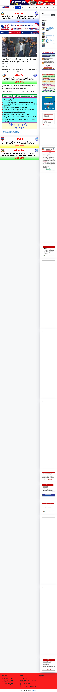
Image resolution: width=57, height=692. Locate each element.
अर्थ (47, 7)
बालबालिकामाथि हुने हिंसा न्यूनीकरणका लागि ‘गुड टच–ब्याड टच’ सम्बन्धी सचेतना (50, 24)
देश (19, 7)
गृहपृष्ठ (13, 7)
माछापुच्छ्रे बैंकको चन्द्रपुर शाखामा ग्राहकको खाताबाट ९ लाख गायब (10, 131)
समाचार (17, 7)
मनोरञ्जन (44, 7)
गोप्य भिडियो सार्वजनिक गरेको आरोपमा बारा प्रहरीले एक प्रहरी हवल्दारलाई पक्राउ (50, 28)
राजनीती (30, 7)
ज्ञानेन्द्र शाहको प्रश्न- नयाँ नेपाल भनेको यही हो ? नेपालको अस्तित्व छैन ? (11, 132)
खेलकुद (40, 7)
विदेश (36, 7)
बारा (22, 7)
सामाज (33, 7)
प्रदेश (25, 7)
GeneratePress (33, 690)
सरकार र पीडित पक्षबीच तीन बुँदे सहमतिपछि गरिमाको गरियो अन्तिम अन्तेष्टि (50, 40)
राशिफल (50, 7)
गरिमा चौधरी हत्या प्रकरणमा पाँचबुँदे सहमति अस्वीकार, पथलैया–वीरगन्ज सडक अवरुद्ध (50, 44)
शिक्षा (53, 7)
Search (43, 13)
